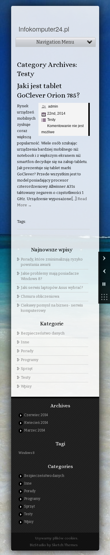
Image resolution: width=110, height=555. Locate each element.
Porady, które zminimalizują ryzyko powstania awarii (52, 262)
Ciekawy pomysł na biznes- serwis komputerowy (52, 308)
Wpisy (26, 386)
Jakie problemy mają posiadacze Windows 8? (50, 276)
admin (53, 106)
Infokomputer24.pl (43, 29)
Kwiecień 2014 (36, 423)
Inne (25, 342)
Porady (27, 351)
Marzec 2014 (34, 430)
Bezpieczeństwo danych (43, 333)
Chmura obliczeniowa (40, 296)
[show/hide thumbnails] (104, 297)
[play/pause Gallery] (104, 284)
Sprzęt (27, 368)
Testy (51, 120)
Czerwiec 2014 (36, 415)
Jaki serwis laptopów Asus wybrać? (52, 287)
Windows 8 (26, 453)
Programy (29, 360)
